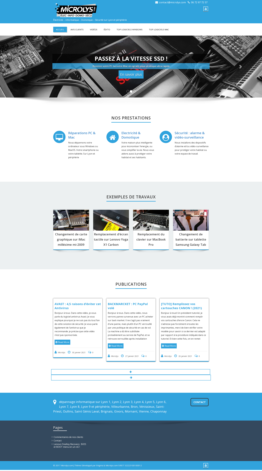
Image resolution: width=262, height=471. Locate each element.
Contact (199, 404)
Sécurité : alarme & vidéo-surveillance (190, 135)
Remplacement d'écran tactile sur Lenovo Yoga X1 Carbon (111, 239)
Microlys (104, 356)
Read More (53, 342)
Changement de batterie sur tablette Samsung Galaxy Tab (190, 239)
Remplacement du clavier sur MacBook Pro (151, 239)
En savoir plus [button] (131, 74)
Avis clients (77, 29)
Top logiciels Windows (129, 29)
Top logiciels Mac (159, 29)
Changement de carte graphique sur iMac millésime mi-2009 (71, 239)
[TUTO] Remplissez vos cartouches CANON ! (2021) (170, 306)
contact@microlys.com (172, 2)
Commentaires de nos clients (68, 439)
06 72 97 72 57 (199, 2)
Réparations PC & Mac (82, 135)
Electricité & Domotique (131, 135)
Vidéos (93, 29)
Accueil (60, 29)
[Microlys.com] (91, 8)
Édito (107, 29)
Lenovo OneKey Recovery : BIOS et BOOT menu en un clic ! (70, 448)
